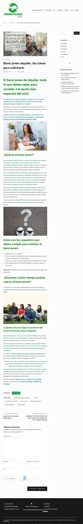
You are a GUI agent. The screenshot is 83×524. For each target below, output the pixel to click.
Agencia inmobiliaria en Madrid (22, 397)
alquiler (35, 397)
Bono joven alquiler (35, 401)
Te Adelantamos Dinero (38, 10)
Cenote (59, 520)
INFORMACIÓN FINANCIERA (11, 506)
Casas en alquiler (9, 404)
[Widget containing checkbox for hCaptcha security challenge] (15, 478)
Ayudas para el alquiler (11, 401)
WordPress (6, 521)
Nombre (6, 461)
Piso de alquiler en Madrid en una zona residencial (69, 74)
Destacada (64, 49)
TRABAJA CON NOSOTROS (12, 509)
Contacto (66, 10)
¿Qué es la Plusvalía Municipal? (10, 416)
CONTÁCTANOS (9, 504)
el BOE (39, 192)
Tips (54, 10)
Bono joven (24, 401)
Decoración (48, 10)
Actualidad (59, 10)
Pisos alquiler (21, 404)
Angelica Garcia (7, 71)
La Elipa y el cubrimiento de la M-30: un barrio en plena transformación (70, 87)
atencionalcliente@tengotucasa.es (33, 509)
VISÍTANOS (47, 504)
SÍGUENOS (47, 506)
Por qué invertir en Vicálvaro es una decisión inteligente (70, 91)
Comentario (7, 436)
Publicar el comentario (37, 488)
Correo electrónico (33, 461)
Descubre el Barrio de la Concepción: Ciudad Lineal (67, 82)
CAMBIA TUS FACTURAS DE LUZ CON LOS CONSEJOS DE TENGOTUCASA (36, 417)
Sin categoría (64, 54)
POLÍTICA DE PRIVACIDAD (50, 509)
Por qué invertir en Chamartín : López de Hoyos (69, 78)
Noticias (77, 10)
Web (4, 468)
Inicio (71, 10)
